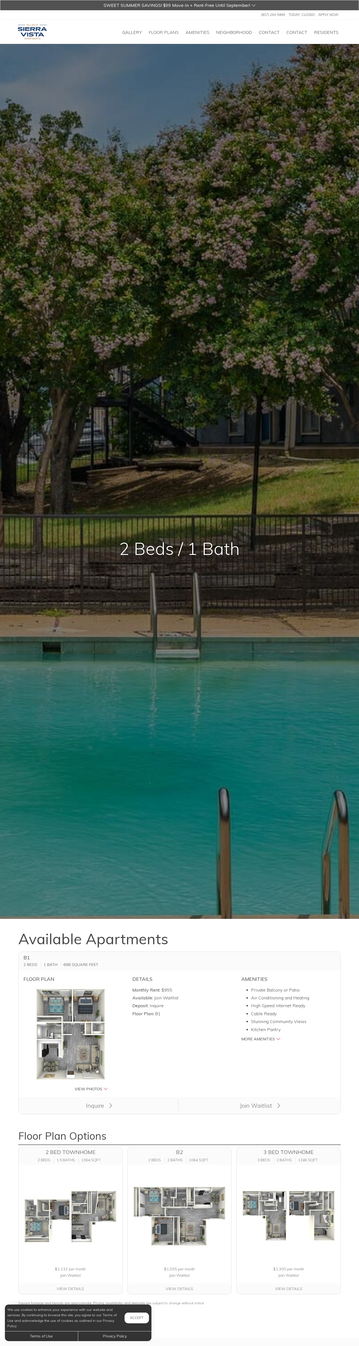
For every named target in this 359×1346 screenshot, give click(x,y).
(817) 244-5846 (273, 14)
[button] (179, 5)
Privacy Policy (115, 1336)
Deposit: (140, 1005)
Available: (142, 998)
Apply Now (328, 14)
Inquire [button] (96, 1105)
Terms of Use (41, 1336)
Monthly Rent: (146, 990)
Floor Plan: (143, 1013)
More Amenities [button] (258, 1038)
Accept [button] (137, 1318)
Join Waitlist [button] (257, 1105)
